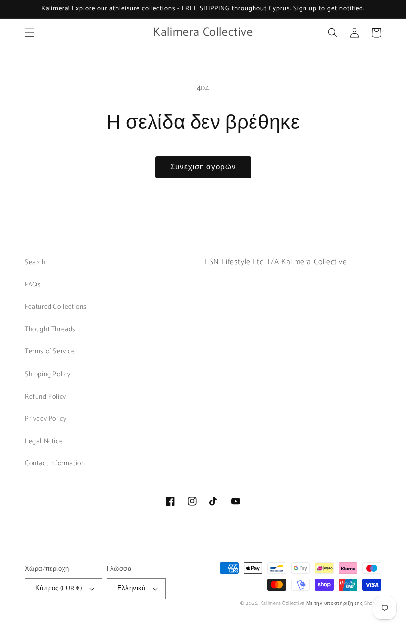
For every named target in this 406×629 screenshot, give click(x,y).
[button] (30, 33)
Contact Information (55, 463)
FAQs (33, 284)
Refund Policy (45, 396)
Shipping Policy (48, 374)
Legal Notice (44, 441)
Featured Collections (56, 307)
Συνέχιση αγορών (203, 167)
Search (35, 262)
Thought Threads (50, 329)
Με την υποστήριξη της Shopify (343, 603)
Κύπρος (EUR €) (58, 588)
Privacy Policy (45, 419)
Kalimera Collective (282, 603)
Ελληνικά (131, 588)
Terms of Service (50, 351)
